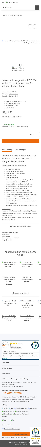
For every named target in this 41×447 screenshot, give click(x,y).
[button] (31, 2)
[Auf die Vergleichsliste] (30, 26)
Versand (18, 116)
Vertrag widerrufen (20, 434)
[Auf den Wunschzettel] (35, 26)
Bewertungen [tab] (21, 150)
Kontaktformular (16, 399)
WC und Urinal (13, 94)
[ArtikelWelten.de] (12, 2)
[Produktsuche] (37, 7)
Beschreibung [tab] (7, 150)
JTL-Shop (24, 444)
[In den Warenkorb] (3, 22)
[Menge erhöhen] (37, 135)
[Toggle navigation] (3, 1)
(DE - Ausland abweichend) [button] (20, 126)
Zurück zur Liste (8, 15)
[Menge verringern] (4, 135)
